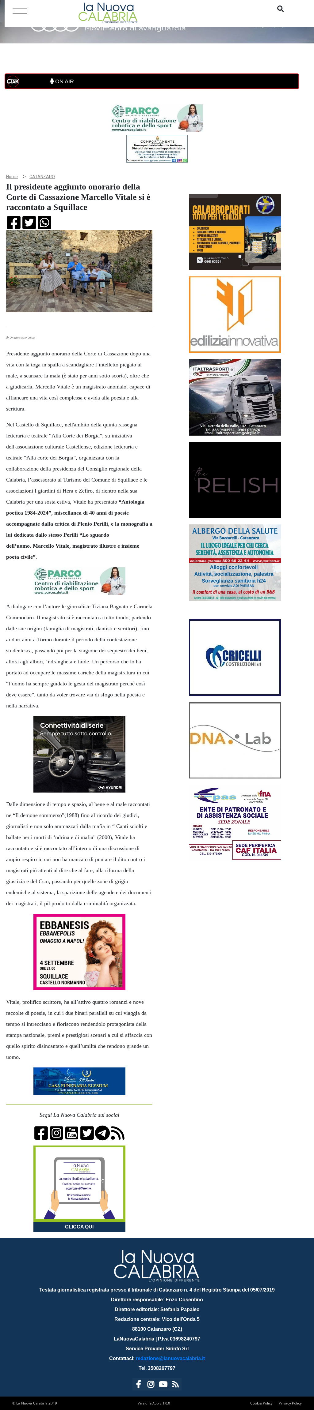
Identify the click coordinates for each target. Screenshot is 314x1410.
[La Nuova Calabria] (108, 12)
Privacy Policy (290, 1403)
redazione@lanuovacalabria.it (170, 1358)
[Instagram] (151, 1385)
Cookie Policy (261, 1403)
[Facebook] (138, 1385)
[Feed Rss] (175, 1385)
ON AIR (64, 81)
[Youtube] (163, 1385)
